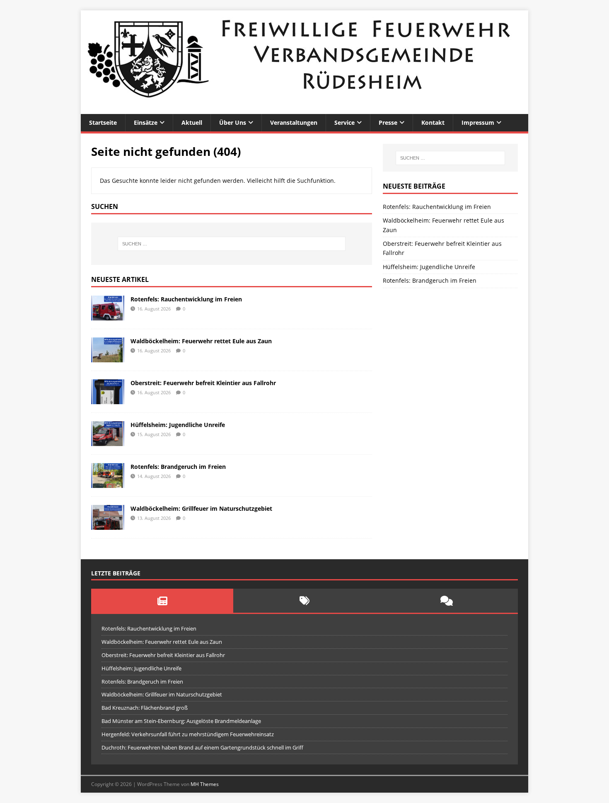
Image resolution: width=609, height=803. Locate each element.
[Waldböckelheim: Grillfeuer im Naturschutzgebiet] (107, 525)
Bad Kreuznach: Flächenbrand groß (145, 707)
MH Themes (205, 784)
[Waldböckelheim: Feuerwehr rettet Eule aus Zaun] (107, 357)
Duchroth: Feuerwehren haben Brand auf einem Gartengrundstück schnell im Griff (202, 747)
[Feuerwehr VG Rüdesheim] (304, 109)
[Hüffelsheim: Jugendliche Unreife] (107, 441)
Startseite (103, 122)
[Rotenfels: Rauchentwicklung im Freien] (107, 315)
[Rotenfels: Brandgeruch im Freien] (107, 483)
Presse (388, 122)
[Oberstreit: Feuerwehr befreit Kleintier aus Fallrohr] (107, 399)
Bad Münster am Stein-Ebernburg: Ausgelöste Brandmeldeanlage (181, 721)
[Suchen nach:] (231, 244)
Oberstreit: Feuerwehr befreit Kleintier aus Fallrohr (203, 383)
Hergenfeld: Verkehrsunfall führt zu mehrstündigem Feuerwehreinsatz (188, 734)
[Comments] (447, 601)
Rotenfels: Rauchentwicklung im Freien (186, 299)
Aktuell (191, 122)
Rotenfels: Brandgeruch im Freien (178, 467)
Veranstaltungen (293, 122)
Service (344, 122)
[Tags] (304, 601)
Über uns (232, 122)
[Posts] (162, 601)
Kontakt (433, 122)
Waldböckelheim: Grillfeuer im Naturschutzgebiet (201, 508)
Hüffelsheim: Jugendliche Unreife (177, 425)
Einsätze (145, 122)
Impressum (478, 122)
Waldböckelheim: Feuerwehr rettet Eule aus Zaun (201, 341)
